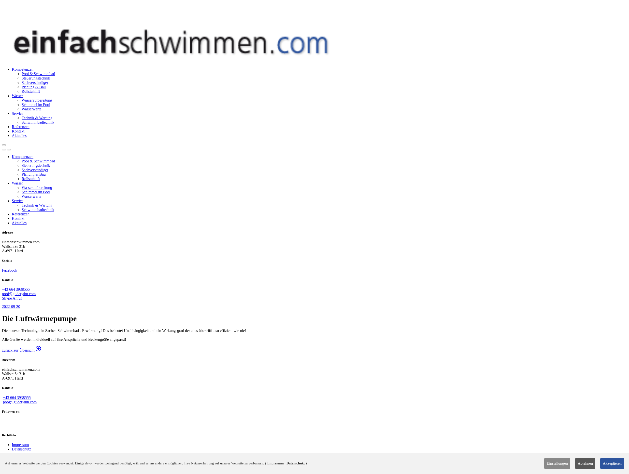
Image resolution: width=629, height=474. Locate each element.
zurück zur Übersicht (18, 350)
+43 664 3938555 (16, 289)
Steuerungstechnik (36, 78)
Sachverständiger (35, 82)
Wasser (17, 96)
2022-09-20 (11, 306)
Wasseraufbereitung (37, 100)
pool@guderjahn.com (19, 294)
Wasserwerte (31, 109)
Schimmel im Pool (36, 105)
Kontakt (18, 131)
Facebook (9, 270)
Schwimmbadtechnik (38, 122)
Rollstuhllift (31, 91)
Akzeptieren (612, 463)
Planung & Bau (34, 87)
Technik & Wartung (37, 118)
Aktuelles (19, 135)
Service (17, 113)
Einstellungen (557, 463)
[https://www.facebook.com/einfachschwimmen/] (314, 423)
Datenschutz (21, 449)
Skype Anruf (12, 298)
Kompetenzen (22, 69)
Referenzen (20, 127)
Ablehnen (585, 463)
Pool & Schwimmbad (38, 74)
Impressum (20, 445)
